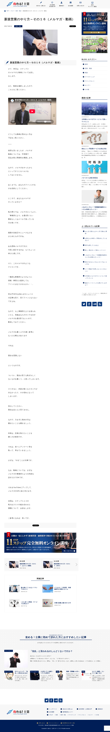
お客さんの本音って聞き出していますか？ (96, 239)
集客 (86, 64)
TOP (7, 10)
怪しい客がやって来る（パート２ (95, 250)
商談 (86, 72)
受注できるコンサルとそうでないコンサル (96, 263)
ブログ (12, 10)
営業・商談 (18, 10)
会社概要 (51, 712)
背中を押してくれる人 (92, 245)
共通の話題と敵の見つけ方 (62, 603)
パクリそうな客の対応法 (90, 178)
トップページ (53, 709)
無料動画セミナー (68, 712)
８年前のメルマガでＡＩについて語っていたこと (96, 277)
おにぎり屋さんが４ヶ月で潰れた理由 (96, 232)
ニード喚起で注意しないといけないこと (96, 270)
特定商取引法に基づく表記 (68, 723)
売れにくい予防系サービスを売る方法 (94, 148)
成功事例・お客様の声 (85, 709)
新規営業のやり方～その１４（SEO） (62, 564)
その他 (87, 89)
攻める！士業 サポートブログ (54, 728)
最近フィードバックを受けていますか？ (96, 284)
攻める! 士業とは (67, 709)
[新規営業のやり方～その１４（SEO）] (48, 564)
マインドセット (90, 81)
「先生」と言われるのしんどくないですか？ (51, 651)
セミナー (87, 85)
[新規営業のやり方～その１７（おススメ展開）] (13, 564)
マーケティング (90, 77)
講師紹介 (100, 709)
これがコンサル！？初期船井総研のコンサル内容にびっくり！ (96, 256)
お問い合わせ (42, 723)
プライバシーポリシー (53, 723)
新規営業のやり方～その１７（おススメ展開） (28, 564)
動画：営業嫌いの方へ (72, 671)
